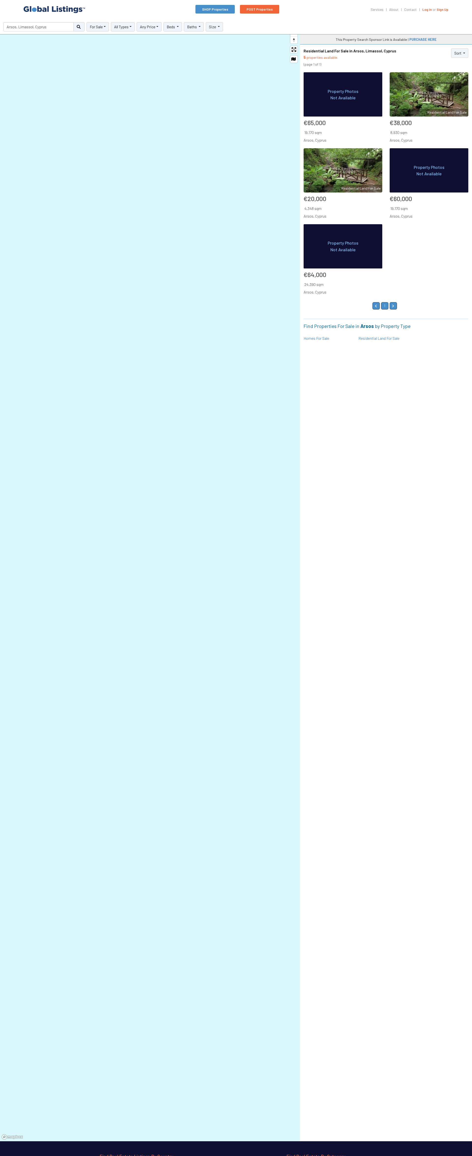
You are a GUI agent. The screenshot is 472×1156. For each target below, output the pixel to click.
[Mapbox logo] (12, 1137)
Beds (171, 26)
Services (377, 9)
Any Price (147, 26)
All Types (121, 26)
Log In (427, 9)
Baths (192, 26)
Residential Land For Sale (378, 338)
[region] (150, 580)
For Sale (96, 26)
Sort (458, 53)
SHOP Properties (215, 9)
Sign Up (442, 9)
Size (213, 26)
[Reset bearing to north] (293, 40)
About (393, 9)
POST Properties (260, 9)
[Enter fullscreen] (293, 49)
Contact (410, 9)
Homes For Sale (316, 338)
